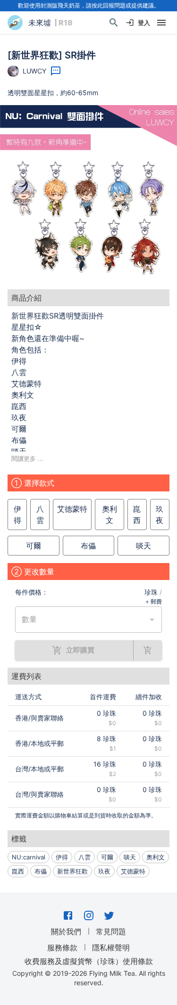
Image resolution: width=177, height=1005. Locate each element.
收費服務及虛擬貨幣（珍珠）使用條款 (89, 961)
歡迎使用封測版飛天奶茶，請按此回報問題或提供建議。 (89, 5)
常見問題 (111, 931)
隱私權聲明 (111, 947)
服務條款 (62, 947)
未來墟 (39, 22)
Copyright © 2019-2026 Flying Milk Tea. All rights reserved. (88, 978)
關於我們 (66, 931)
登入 (144, 22)
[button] (88, 193)
